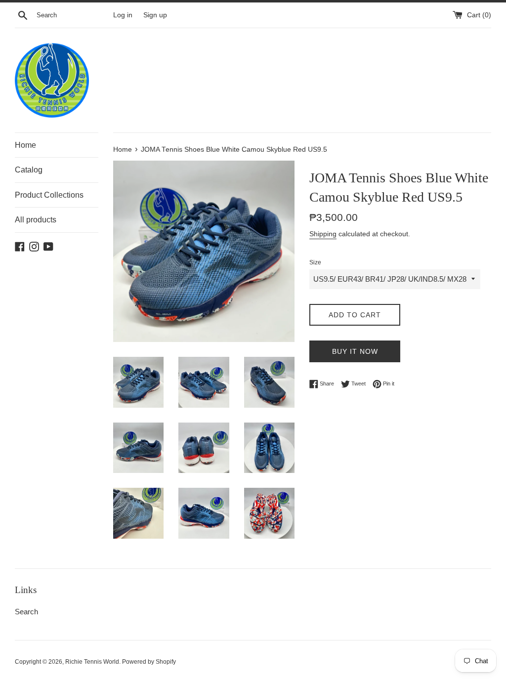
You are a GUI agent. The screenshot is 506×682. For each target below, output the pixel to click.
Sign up (155, 15)
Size (315, 262)
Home (25, 145)
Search (26, 611)
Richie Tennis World (92, 661)
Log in (122, 15)
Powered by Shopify (149, 661)
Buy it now (355, 351)
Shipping (323, 234)
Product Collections (49, 195)
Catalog (28, 170)
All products (35, 219)
